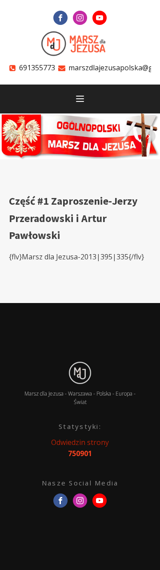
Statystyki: (80, 426)
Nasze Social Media (80, 482)
